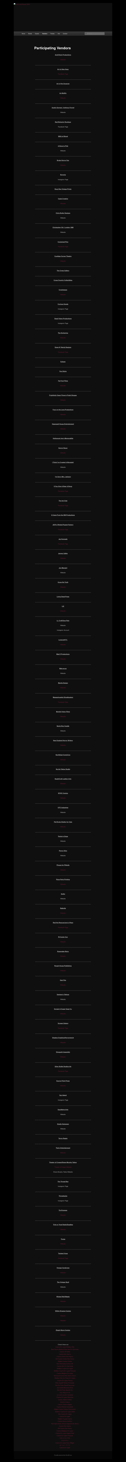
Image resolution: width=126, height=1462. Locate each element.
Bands (30, 34)
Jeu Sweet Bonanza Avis (65, 1388)
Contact (65, 34)
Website (63, 60)
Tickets (52, 34)
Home (23, 34)
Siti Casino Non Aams (65, 1428)
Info (59, 34)
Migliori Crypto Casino (65, 1419)
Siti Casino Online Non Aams (65, 1359)
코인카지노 (65, 1440)
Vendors (44, 34)
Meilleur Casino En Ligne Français (65, 1371)
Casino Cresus (65, 1402)
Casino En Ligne (65, 1416)
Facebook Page (63, 74)
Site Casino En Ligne (65, 1414)
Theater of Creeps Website (63, 1167)
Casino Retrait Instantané (65, 1407)
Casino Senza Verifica (65, 1421)
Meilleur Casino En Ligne (65, 1368)
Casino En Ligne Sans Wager (64, 1443)
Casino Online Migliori (65, 1404)
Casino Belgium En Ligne (65, 1373)
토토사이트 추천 (64, 1438)
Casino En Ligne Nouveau (65, 1397)
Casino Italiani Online (65, 1400)
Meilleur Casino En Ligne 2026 (65, 1412)
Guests (37, 34)
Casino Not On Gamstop (65, 1366)
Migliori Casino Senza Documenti (65, 1409)
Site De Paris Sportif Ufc (65, 1390)
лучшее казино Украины (65, 1395)
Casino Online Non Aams (65, 1356)
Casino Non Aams (65, 1354)
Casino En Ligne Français (65, 1435)
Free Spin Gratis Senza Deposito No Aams (65, 1424)
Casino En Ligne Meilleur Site (64, 1347)
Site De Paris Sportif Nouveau (64, 1385)
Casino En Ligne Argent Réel (65, 1433)
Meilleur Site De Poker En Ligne (65, 1378)
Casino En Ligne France (65, 1380)
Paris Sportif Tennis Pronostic (64, 1383)
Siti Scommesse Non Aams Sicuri (65, 1376)
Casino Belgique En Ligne (65, 1431)
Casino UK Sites (65, 1352)
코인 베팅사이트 (64, 1392)
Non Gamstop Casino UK (65, 1364)
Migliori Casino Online (65, 1361)
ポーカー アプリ (64, 1445)
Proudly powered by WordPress (63, 1455)
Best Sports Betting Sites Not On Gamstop (65, 1349)
